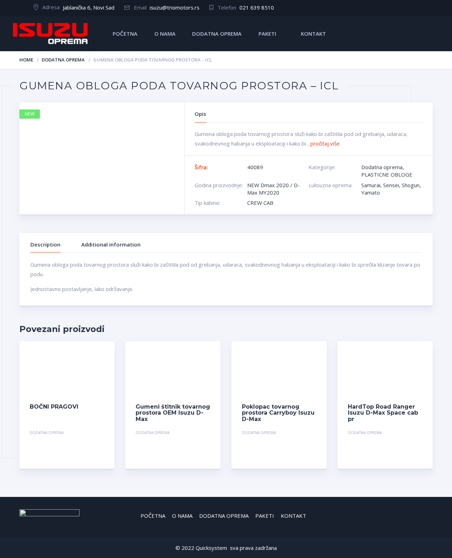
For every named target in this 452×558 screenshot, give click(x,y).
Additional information (111, 244)
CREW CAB (260, 202)
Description (45, 244)
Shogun (411, 185)
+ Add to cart (84, 433)
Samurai (370, 185)
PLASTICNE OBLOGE (386, 174)
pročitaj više (325, 143)
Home (26, 60)
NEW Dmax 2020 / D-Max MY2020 (273, 189)
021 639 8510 (256, 7)
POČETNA (125, 33)
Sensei (391, 185)
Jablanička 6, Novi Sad (88, 7)
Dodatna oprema (63, 60)
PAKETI (267, 33)
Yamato (370, 192)
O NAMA (165, 33)
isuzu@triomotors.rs (175, 7)
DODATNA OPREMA (217, 33)
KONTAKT (313, 33)
